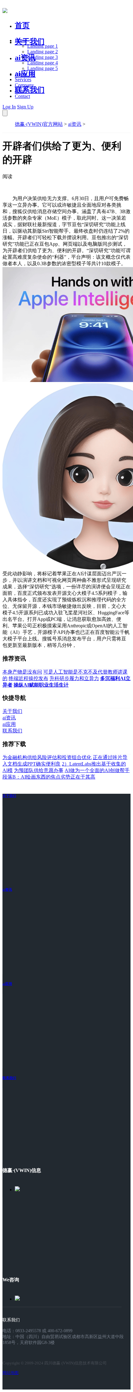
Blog (19, 90)
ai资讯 (25, 58)
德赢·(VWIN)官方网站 (39, 124)
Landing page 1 (42, 46)
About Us (24, 74)
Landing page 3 (42, 57)
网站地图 (10, 1372)
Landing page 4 (42, 62)
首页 (22, 25)
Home (21, 40)
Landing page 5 (42, 68)
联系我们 (30, 90)
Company (24, 85)
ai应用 (7, 984)
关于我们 (30, 41)
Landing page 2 (42, 51)
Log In (9, 106)
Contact (22, 96)
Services (23, 79)
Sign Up (25, 106)
